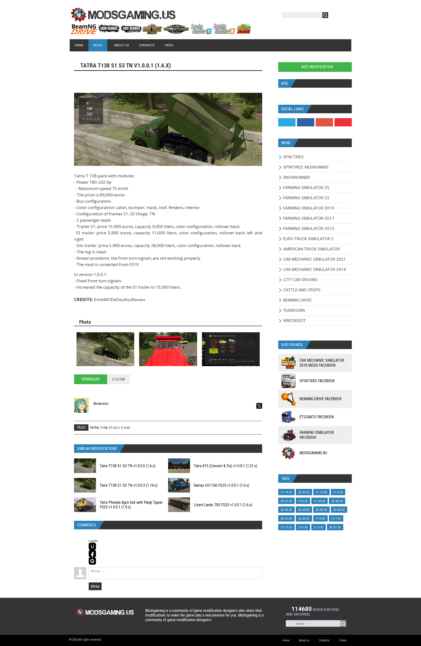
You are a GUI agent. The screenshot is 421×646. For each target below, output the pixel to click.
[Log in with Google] (92, 561)
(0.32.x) (304, 492)
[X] (259, 406)
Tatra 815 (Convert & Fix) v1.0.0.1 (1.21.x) (225, 466)
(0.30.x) (304, 518)
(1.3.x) (318, 527)
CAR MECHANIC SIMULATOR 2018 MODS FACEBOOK (321, 363)
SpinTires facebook (317, 381)
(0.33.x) (286, 518)
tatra (94, 427)
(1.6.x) (125, 427)
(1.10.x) (319, 501)
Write (95, 586)
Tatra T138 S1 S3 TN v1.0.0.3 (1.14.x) (128, 485)
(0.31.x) (286, 501)
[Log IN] (334, 16)
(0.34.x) (286, 510)
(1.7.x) (336, 518)
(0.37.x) (335, 527)
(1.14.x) (286, 492)
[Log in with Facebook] (92, 553)
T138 (103, 427)
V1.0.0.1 (114, 427)
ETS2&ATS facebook (316, 417)
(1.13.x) (321, 492)
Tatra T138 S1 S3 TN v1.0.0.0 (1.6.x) (127, 466)
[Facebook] (305, 122)
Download (90, 379)
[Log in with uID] (92, 546)
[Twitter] (287, 122)
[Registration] (346, 16)
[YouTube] (343, 122)
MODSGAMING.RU (313, 453)
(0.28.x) (339, 510)
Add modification (316, 67)
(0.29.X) (304, 510)
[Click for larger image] (105, 349)
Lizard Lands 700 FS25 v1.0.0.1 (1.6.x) (223, 505)
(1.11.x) (286, 527)
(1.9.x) (320, 518)
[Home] (160, 32)
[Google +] (324, 122)
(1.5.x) (303, 527)
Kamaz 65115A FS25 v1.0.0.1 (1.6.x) (221, 485)
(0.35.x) (321, 510)
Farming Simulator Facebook (316, 435)
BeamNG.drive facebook (320, 399)
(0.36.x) (337, 501)
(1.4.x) (338, 492)
